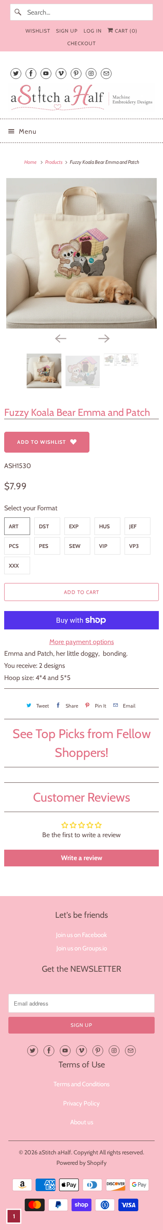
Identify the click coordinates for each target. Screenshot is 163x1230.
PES (43, 545)
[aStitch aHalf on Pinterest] (76, 73)
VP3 (134, 545)
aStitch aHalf (55, 1152)
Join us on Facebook (81, 935)
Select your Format (30, 508)
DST (44, 526)
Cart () (125, 31)
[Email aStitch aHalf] (106, 73)
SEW (75, 545)
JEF (133, 526)
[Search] (18, 12)
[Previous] (60, 338)
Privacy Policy (81, 1103)
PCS (14, 545)
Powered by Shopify (81, 1162)
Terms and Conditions (81, 1084)
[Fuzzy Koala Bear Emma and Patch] (81, 253)
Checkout (81, 43)
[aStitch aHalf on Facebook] (30, 73)
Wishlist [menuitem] (37, 31)
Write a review (81, 858)
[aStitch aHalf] (81, 97)
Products (54, 162)
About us (81, 1122)
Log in (93, 31)
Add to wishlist (41, 442)
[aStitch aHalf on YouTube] (46, 73)
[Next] (103, 338)
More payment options (81, 642)
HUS (104, 526)
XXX (14, 565)
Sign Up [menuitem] (67, 31)
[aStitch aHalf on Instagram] (91, 73)
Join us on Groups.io (81, 948)
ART (13, 526)
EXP (74, 526)
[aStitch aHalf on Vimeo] (61, 73)
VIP (103, 545)
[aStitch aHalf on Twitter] (15, 73)
